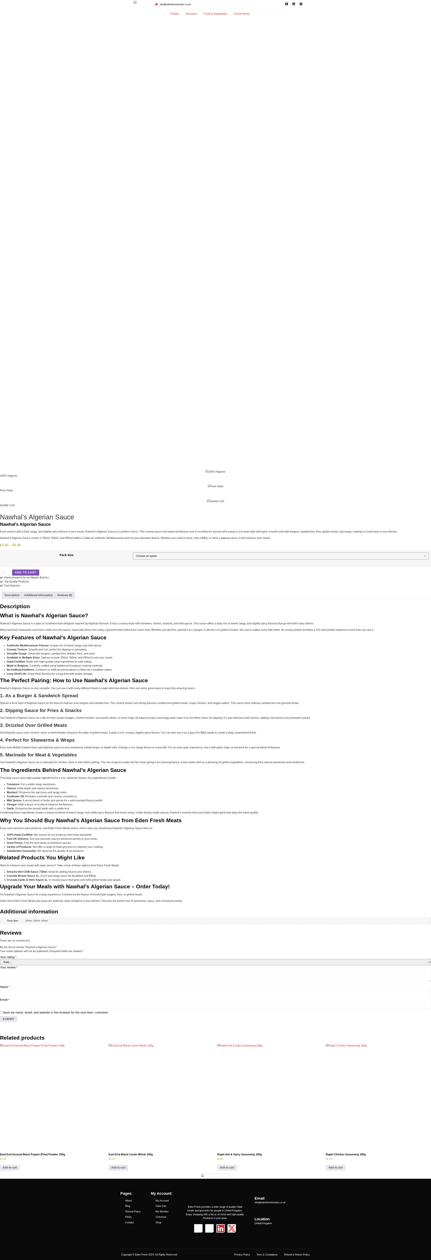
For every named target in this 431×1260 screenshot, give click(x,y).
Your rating (8, 957)
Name (5, 986)
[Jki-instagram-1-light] (209, 1228)
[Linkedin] (220, 1228)
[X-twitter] (231, 1228)
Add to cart (26, 572)
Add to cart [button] (10, 1167)
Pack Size (67, 555)
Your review (9, 967)
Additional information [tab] (38, 595)
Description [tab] (12, 595)
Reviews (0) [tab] (64, 595)
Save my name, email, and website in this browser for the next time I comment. (56, 1012)
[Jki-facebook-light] (198, 1228)
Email (5, 999)
